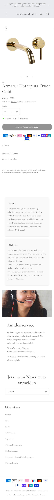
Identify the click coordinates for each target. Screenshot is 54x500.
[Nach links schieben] (21, 76)
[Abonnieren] (46, 391)
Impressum (9, 439)
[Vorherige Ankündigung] (5, 5)
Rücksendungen (11, 451)
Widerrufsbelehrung (13, 445)
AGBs (7, 427)
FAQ (7, 420)
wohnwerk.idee (16, 491)
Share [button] (7, 145)
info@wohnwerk (21, 351)
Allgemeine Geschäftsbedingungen (19, 457)
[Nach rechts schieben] (33, 76)
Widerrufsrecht (11, 463)
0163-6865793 (23, 348)
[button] (6, 14)
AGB (28, 495)
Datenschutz (10, 433)
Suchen (8, 414)
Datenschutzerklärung (16, 495)
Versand (13, 101)
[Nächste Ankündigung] (49, 5)
